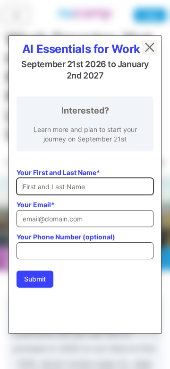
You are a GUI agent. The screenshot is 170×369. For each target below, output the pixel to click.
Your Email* (36, 205)
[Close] (149, 47)
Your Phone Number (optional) (66, 237)
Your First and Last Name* (58, 172)
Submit (35, 279)
